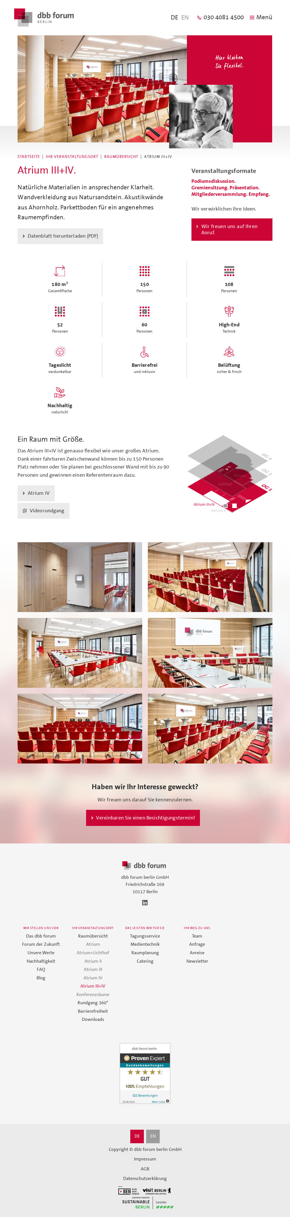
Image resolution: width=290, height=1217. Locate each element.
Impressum (145, 1159)
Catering (145, 961)
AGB (145, 1169)
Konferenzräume (92, 994)
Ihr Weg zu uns (197, 928)
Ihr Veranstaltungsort (72, 157)
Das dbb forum (41, 936)
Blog (41, 977)
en (185, 17)
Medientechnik (145, 944)
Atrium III (93, 969)
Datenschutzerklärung (145, 1178)
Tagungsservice (145, 936)
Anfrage (197, 944)
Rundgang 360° (93, 1002)
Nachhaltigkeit (41, 961)
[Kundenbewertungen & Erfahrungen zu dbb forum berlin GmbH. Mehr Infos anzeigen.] (145, 1074)
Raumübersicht (121, 157)
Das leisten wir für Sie (145, 928)
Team (197, 936)
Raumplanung (145, 952)
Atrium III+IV (92, 986)
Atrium (93, 944)
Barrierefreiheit (93, 1011)
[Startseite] (44, 17)
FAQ (41, 969)
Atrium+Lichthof (93, 952)
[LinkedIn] (145, 902)
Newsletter (197, 961)
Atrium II (93, 961)
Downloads (93, 1019)
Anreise (197, 952)
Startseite (29, 157)
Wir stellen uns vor (41, 928)
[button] (225, 506)
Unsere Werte (40, 952)
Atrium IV (93, 977)
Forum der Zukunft (41, 944)
